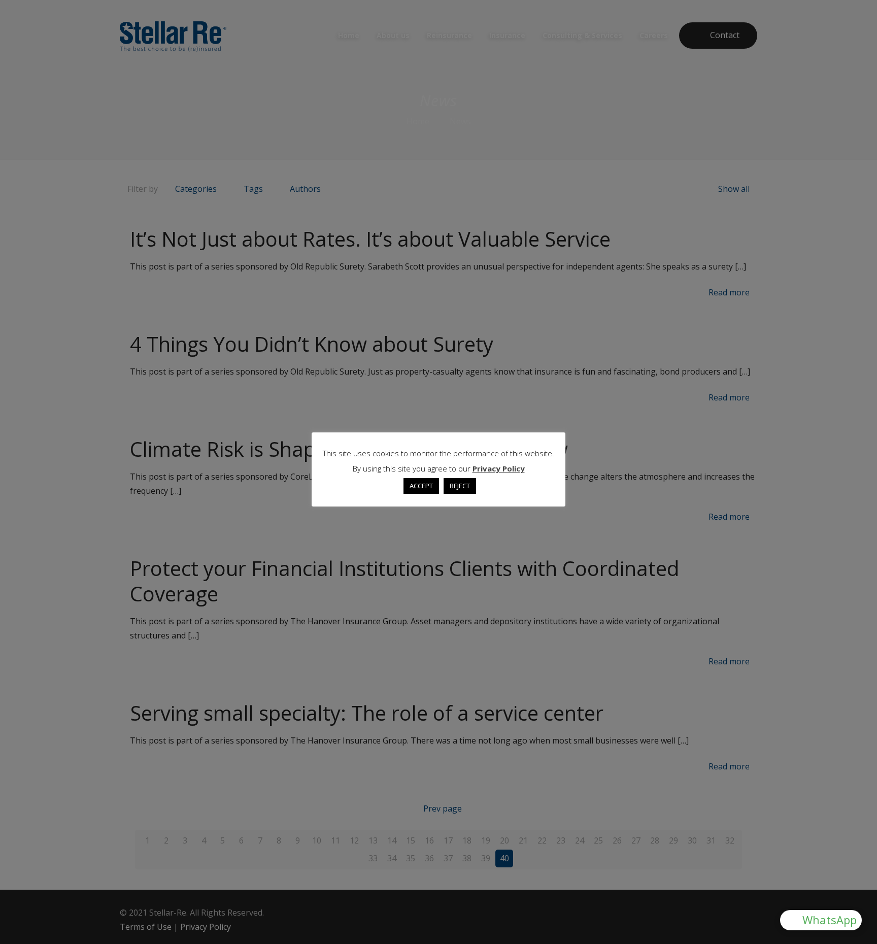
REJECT (460, 485)
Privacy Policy (499, 468)
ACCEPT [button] (421, 485)
